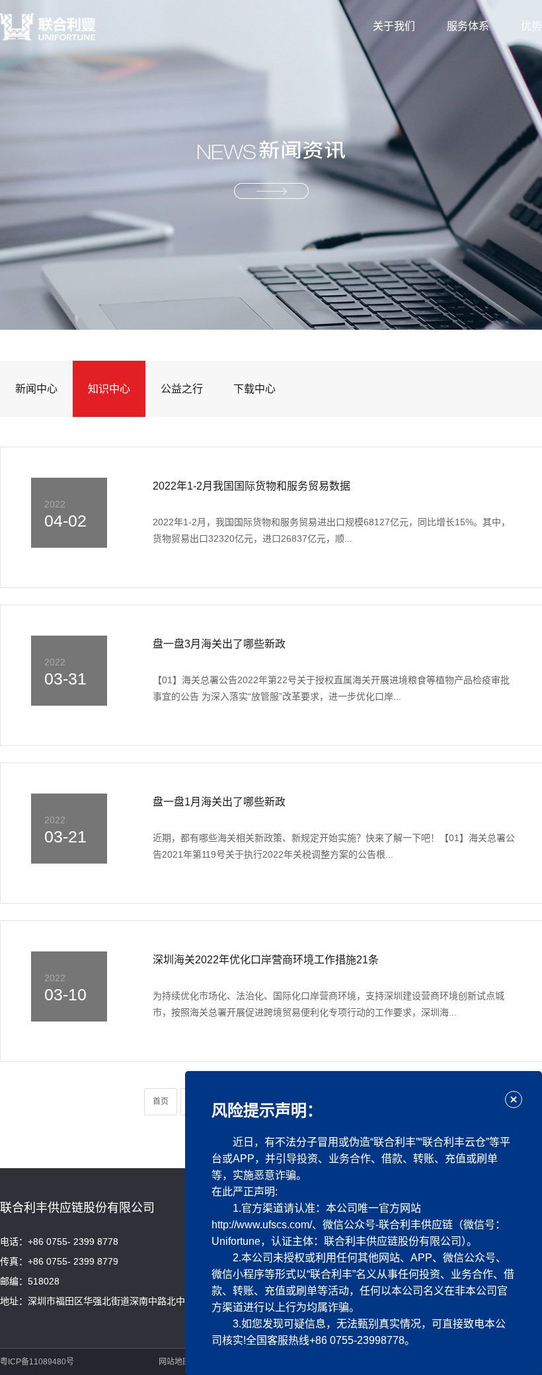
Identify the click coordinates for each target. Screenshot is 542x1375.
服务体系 (468, 26)
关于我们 (394, 26)
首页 (161, 1101)
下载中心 (254, 388)
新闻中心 (36, 388)
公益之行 (182, 388)
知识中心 (109, 388)
